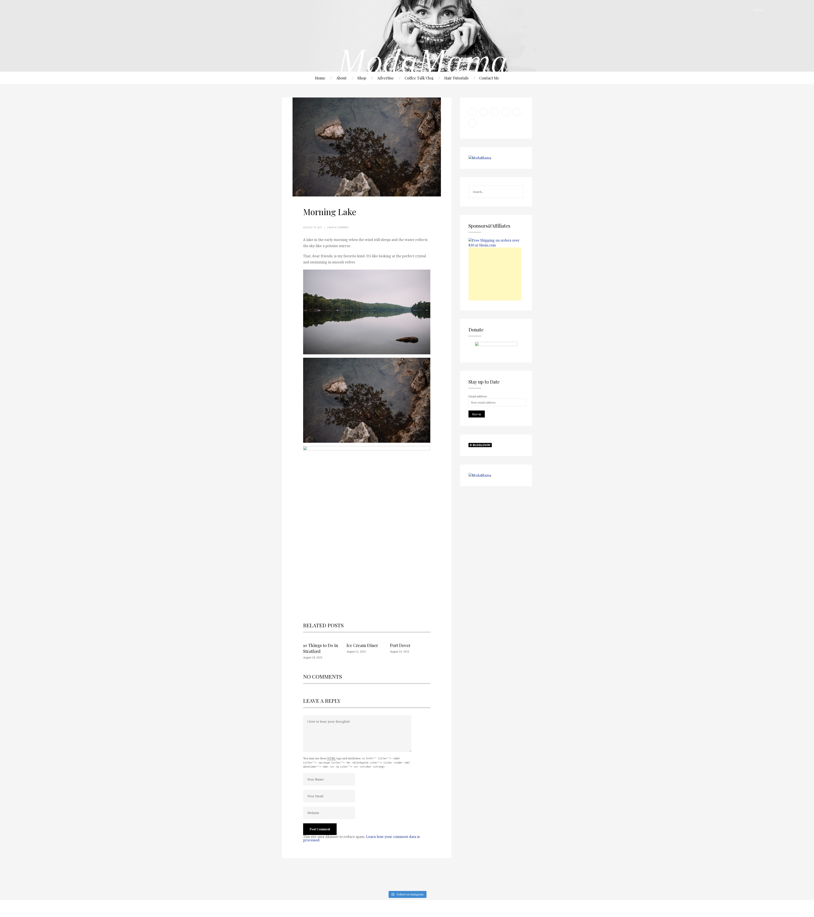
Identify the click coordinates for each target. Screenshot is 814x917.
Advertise (385, 78)
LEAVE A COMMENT (338, 227)
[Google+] (495, 908)
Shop (361, 78)
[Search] (768, 10)
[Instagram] (527, 908)
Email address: (477, 396)
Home (320, 78)
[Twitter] (516, 908)
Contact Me (489, 78)
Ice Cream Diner (362, 645)
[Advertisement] (494, 274)
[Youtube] (474, 908)
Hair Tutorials (456, 78)
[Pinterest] (484, 908)
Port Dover (400, 645)
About (341, 78)
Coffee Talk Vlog (419, 78)
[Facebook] (505, 908)
